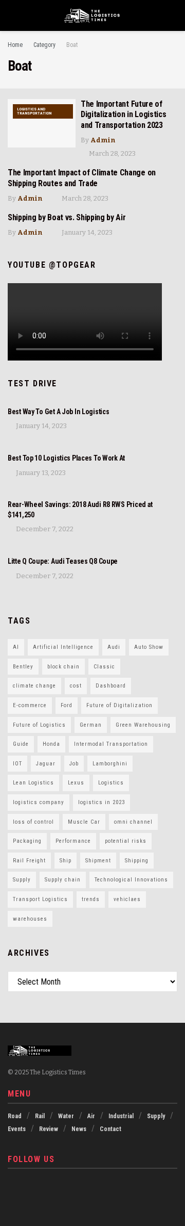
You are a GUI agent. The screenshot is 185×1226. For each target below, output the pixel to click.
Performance (73, 841)
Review (48, 1129)
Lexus (76, 782)
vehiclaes (127, 899)
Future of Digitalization (119, 705)
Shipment (98, 860)
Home (15, 44)
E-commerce (30, 705)
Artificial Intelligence (63, 647)
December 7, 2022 (43, 529)
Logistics (111, 782)
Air (91, 1116)
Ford (66, 705)
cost (76, 685)
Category (44, 44)
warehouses (30, 919)
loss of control (33, 822)
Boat (72, 44)
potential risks (125, 841)
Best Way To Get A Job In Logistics (58, 411)
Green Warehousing (143, 725)
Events (17, 1129)
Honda (51, 744)
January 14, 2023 (86, 232)
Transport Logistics (40, 899)
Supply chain (63, 879)
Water (66, 1116)
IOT (17, 763)
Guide (21, 744)
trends (91, 899)
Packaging (27, 841)
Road (15, 1116)
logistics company (38, 802)
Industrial (121, 1116)
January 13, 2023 (40, 473)
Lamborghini (109, 763)
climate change (34, 685)
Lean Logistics (33, 782)
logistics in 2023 (101, 802)
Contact (110, 1129)
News (78, 1129)
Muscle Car (84, 822)
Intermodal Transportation (111, 744)
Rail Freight (29, 860)
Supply (22, 879)
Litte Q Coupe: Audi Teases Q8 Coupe (63, 561)
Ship (65, 860)
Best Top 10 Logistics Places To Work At (66, 458)
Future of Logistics (39, 725)
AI (16, 647)
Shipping (137, 860)
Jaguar (45, 763)
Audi (113, 647)
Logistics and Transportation (34, 111)
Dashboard (111, 685)
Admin (103, 140)
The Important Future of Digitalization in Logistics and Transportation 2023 (123, 114)
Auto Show (148, 647)
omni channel (133, 822)
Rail (40, 1116)
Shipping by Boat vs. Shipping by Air (66, 217)
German (91, 725)
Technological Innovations (131, 879)
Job (74, 763)
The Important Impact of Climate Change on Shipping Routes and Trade (82, 178)
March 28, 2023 (111, 153)
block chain (63, 666)
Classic (104, 666)
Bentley (23, 666)
